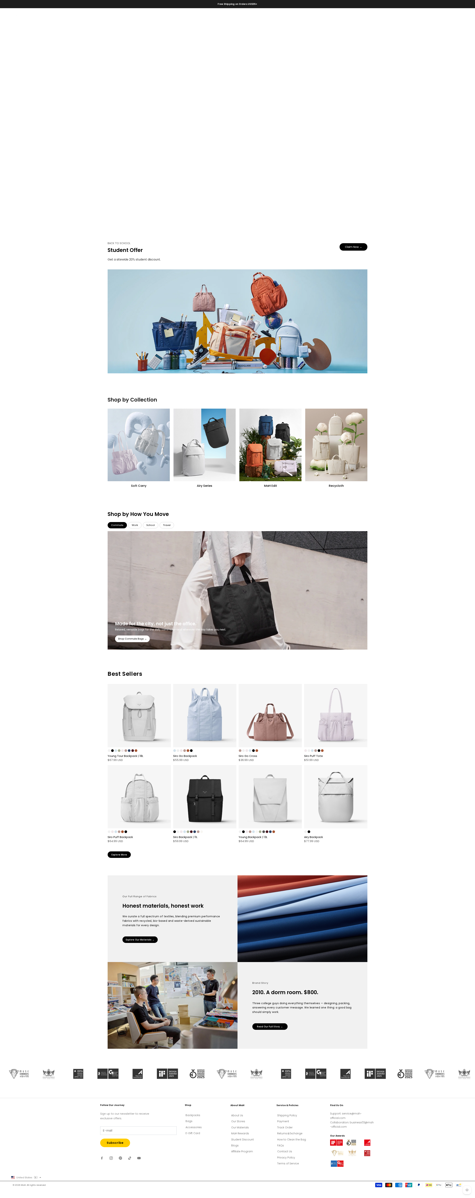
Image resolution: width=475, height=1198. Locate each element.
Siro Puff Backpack (120, 837)
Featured (43, 17)
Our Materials (240, 1127)
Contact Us (284, 1151)
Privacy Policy (286, 1157)
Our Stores (238, 1121)
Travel (167, 525)
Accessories (87, 17)
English (435, 17)
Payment (283, 1121)
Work (135, 525)
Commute (117, 525)
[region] (237, 116)
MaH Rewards (240, 1133)
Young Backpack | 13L (253, 837)
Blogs (235, 1145)
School (150, 525)
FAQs (280, 1145)
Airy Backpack (313, 837)
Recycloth (105, 17)
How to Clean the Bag (291, 1139)
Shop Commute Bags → (132, 638)
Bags (73, 17)
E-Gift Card (193, 1133)
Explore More (119, 854)
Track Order (285, 1127)
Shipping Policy (287, 1115)
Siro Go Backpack (185, 755)
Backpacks (59, 17)
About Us (237, 1115)
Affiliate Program (242, 1151)
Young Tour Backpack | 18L (125, 755)
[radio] (109, 750)
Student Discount (242, 1139)
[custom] (101, 1158)
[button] (26, 1177)
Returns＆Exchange (289, 1133)
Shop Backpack (30, 131)
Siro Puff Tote (313, 755)
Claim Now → (353, 247)
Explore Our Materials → (140, 939)
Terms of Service (288, 1163)
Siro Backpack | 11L (185, 837)
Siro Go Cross (248, 755)
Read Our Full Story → (270, 1026)
